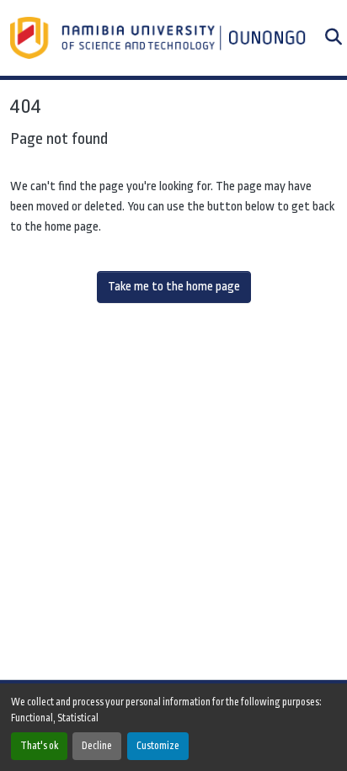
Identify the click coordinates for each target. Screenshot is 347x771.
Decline (97, 746)
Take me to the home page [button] (174, 286)
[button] (159, 38)
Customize (157, 746)
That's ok (39, 746)
